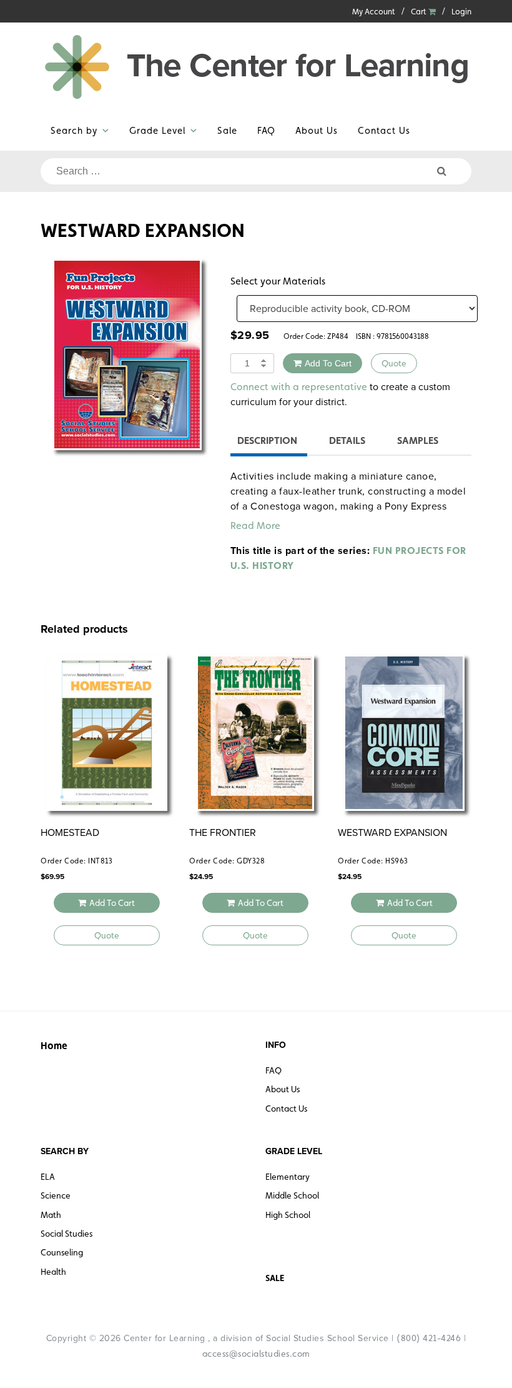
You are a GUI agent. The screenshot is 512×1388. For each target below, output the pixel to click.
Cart (419, 11)
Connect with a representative (298, 387)
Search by (74, 130)
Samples (417, 440)
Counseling (62, 1252)
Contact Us (384, 130)
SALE (274, 1278)
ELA (48, 1177)
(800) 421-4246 (428, 1338)
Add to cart (328, 363)
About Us (316, 130)
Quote (394, 363)
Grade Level (157, 130)
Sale (227, 130)
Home (54, 1046)
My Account (373, 11)
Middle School (292, 1195)
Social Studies (66, 1234)
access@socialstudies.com (256, 1354)
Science (56, 1195)
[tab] (267, 442)
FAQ (266, 130)
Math (51, 1215)
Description (267, 440)
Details (347, 440)
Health (53, 1272)
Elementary (287, 1177)
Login (461, 11)
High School (287, 1215)
